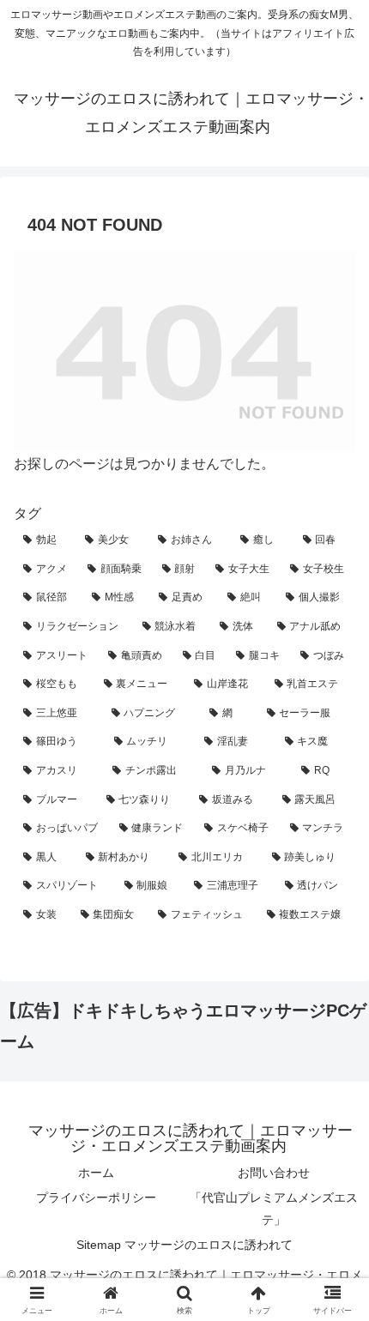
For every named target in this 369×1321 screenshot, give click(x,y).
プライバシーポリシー (96, 1197)
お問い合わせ (274, 1172)
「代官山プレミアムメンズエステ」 (274, 1208)
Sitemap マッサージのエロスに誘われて (184, 1245)
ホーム (96, 1172)
